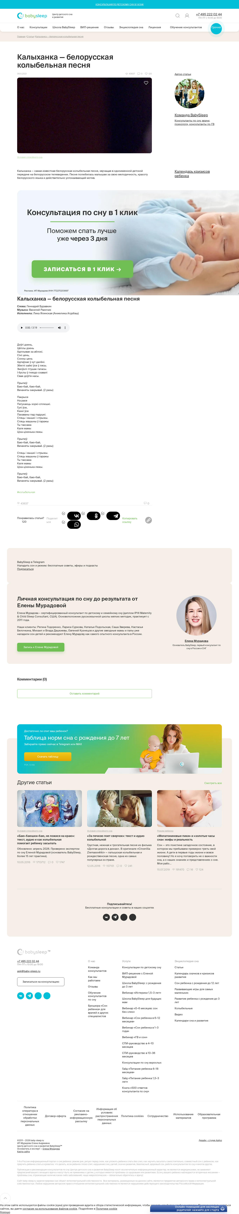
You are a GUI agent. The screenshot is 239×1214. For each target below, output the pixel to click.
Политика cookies (132, 1116)
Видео (179, 1014)
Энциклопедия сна (131, 27)
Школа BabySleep (63, 27)
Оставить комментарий (84, 693)
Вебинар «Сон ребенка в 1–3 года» (140, 1029)
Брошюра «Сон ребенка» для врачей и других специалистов (98, 1011)
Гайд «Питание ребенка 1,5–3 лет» (140, 1080)
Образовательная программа (209, 1116)
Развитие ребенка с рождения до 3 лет (197, 1000)
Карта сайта (23, 1151)
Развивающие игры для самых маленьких (194, 991)
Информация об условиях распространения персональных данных (107, 1116)
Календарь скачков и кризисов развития (194, 975)
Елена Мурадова (196, 640)
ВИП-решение (89, 27)
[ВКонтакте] (71, 516)
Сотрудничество (157, 1116)
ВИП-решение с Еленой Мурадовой (137, 975)
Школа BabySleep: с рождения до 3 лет (141, 985)
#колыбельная (26, 492)
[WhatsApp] (71, 524)
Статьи (179, 967)
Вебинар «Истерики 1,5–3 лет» (141, 992)
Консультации (38, 27)
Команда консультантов (97, 969)
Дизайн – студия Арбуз (210, 1140)
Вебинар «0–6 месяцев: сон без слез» (139, 1010)
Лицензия (154, 27)
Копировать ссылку (129, 520)
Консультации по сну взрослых (141, 1062)
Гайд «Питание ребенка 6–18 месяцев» (140, 1070)
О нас (20, 27)
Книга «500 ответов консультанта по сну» (135, 1089)
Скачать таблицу (47, 756)
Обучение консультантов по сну (97, 996)
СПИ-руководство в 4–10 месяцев (138, 1045)
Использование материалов (183, 1116)
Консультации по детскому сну (141, 967)
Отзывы (109, 27)
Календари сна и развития (191, 1020)
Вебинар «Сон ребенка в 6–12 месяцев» (141, 1019)
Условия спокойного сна (29, 157)
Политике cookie (106, 1208)
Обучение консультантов (186, 27)
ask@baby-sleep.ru (28, 971)
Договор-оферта (55, 1116)
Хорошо (5, 1212)
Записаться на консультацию (41, 981)
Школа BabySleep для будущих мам (141, 1000)
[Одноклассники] (91, 516)
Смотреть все (213, 783)
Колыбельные (184, 1008)
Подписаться (25, 569)
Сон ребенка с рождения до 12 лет (197, 983)
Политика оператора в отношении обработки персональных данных (30, 1116)
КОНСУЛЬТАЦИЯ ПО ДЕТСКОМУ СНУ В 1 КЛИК (120, 4)
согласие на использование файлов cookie (50, 1208)
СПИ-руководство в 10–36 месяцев (138, 1054)
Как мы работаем (94, 978)
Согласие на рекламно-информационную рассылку (81, 1116)
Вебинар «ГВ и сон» (134, 1037)
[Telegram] (110, 516)
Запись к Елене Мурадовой (40, 647)
